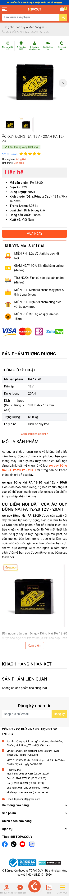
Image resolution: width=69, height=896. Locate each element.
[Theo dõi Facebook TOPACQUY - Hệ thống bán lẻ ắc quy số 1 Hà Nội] (5, 844)
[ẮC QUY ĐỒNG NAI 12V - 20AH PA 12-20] (34, 83)
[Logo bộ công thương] (23, 863)
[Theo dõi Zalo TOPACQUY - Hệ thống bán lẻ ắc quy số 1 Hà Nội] (32, 844)
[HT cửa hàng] (6, 887)
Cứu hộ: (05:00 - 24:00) (26, 778)
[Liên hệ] (20, 887)
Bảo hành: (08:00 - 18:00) (28, 787)
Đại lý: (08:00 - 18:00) (25, 783)
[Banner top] (34, 2)
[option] (34, 83)
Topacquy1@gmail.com (27, 799)
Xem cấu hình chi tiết (34, 433)
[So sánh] (9, 154)
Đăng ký (59, 714)
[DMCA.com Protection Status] (50, 863)
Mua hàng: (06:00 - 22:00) (28, 773)
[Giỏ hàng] (62, 9)
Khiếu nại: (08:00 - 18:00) (27, 792)
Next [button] (63, 83)
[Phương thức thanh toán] (33, 332)
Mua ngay (34, 234)
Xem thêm (34, 645)
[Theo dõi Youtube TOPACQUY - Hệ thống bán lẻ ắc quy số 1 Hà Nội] (22, 844)
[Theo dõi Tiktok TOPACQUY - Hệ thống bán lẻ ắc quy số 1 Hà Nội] (13, 844)
